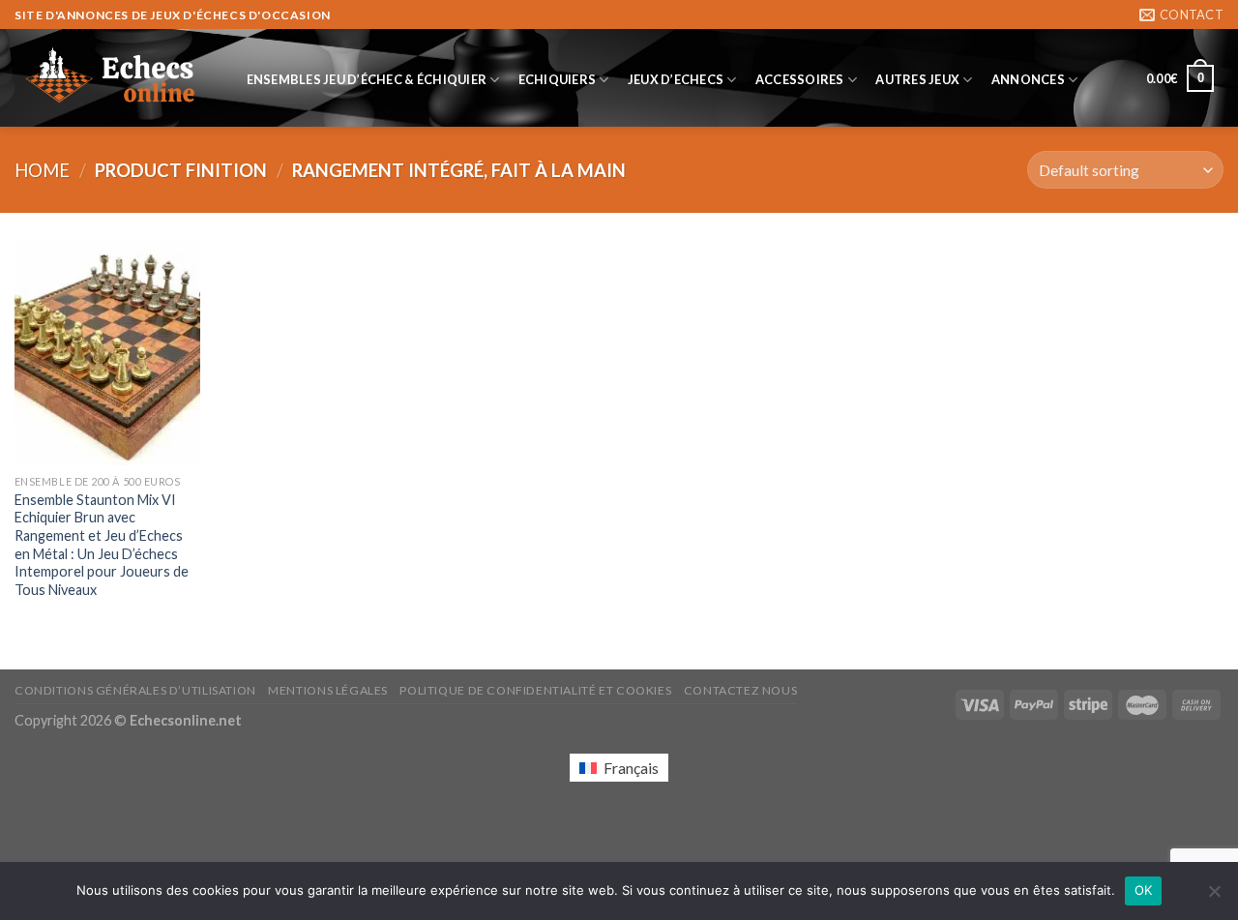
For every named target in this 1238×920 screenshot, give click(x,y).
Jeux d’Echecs (675, 79)
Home (42, 170)
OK (1144, 890)
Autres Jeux (917, 79)
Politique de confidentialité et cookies (535, 690)
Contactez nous (741, 690)
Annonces (1028, 79)
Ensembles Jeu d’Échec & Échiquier (366, 79)
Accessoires (799, 79)
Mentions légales (328, 690)
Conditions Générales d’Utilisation (135, 690)
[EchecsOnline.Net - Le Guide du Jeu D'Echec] (111, 78)
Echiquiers (557, 79)
